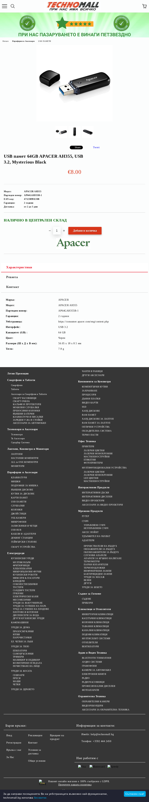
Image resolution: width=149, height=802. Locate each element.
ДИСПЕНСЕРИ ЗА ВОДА (26, 615)
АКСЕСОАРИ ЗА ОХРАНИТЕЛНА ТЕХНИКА (105, 709)
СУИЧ (85, 521)
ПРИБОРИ (87, 603)
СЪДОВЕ (86, 599)
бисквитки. (40, 797)
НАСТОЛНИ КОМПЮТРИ (24, 458)
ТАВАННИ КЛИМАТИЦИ (95, 626)
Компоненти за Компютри (94, 381)
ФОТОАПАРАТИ (90, 690)
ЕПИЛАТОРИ (20, 650)
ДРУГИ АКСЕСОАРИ (93, 375)
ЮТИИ (16, 634)
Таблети (15, 389)
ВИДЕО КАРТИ (90, 402)
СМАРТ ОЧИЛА (21, 401)
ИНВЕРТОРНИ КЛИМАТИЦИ (97, 614)
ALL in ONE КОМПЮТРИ (24, 462)
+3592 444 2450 (102, 741)
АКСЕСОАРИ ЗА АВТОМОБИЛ (29, 423)
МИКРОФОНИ (19, 522)
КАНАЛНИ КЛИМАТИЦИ (95, 630)
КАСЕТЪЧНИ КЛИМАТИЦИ (97, 618)
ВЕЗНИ (87, 580)
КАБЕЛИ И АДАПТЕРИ (23, 534)
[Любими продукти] (136, 6)
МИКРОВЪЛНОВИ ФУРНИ (27, 571)
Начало (6, 41)
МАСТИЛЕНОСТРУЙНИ (97, 456)
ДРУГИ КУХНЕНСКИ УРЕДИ (28, 618)
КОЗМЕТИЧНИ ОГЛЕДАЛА (27, 663)
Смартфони (17, 385)
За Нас (10, 757)
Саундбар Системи (20, 442)
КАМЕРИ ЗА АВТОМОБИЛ (96, 670)
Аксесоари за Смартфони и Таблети (29, 394)
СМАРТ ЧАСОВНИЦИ (25, 398)
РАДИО (86, 678)
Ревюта (12, 277)
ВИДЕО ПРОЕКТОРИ (93, 500)
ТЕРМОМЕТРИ (92, 561)
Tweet (96, 147)
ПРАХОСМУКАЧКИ (23, 631)
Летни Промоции (18, 373)
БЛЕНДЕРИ (19, 581)
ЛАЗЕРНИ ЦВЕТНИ (94, 450)
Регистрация (13, 742)
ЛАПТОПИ (17, 454)
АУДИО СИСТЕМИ (92, 662)
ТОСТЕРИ (18, 587)
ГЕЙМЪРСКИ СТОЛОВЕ (24, 542)
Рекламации (35, 735)
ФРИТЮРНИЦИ (21, 565)
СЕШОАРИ (18, 675)
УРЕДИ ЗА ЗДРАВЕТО (22, 689)
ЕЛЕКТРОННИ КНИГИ (94, 674)
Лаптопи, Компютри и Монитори (28, 449)
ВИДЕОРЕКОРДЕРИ (92, 705)
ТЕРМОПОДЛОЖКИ (94, 568)
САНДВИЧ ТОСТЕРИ (24, 590)
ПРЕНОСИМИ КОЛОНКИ (26, 410)
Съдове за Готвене (89, 593)
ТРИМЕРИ (18, 657)
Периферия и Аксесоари (23, 41)
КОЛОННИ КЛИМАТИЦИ (95, 622)
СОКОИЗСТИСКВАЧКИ (25, 584)
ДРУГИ (87, 583)
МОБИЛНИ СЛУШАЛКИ (26, 407)
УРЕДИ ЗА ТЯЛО (20, 646)
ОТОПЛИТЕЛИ (90, 642)
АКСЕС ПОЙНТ (90, 532)
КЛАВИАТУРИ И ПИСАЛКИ (28, 417)
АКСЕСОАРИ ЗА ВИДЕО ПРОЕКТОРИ (102, 505)
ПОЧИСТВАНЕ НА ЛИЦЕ (26, 666)
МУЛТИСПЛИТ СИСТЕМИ (96, 638)
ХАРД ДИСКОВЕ (91, 411)
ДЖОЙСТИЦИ (18, 513)
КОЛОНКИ (16, 509)
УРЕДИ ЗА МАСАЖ (94, 577)
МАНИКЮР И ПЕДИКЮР (26, 660)
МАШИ (17, 681)
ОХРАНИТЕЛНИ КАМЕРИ (96, 701)
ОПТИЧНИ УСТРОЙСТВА (96, 427)
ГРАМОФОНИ (89, 666)
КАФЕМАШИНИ (20, 622)
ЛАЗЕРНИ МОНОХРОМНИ (98, 453)
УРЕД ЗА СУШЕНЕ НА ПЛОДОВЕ (31, 609)
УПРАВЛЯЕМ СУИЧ (94, 525)
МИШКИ (15, 481)
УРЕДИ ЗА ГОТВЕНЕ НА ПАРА (29, 606)
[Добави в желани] (140, 218)
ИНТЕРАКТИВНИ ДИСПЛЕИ (97, 496)
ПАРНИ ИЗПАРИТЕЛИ (96, 564)
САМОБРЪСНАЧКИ (23, 653)
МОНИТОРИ (18, 466)
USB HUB (16, 530)
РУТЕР (85, 516)
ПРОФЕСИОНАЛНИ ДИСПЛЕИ (98, 686)
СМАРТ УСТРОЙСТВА (23, 547)
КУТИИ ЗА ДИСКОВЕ (23, 493)
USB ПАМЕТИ (44, 41)
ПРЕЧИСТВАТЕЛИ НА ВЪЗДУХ (100, 546)
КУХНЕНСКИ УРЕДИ (22, 558)
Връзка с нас (13, 750)
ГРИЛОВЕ (18, 593)
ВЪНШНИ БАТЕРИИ (23, 414)
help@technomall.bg (102, 734)
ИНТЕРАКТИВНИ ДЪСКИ (95, 492)
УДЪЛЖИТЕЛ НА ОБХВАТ (96, 536)
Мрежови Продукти (90, 511)
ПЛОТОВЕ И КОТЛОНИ (25, 612)
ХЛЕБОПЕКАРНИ (22, 568)
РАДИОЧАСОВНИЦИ (93, 682)
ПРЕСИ (17, 678)
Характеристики (19, 267)
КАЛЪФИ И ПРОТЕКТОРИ (27, 404)
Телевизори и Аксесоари (22, 429)
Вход (9, 735)
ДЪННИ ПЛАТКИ (91, 398)
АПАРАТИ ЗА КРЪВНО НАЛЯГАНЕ (103, 558)
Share (78, 147)
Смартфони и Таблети (21, 380)
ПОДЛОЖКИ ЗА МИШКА (24, 485)
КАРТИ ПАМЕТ (19, 497)
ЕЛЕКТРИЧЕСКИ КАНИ (25, 596)
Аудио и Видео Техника (92, 652)
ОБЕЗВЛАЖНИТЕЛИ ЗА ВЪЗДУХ (101, 552)
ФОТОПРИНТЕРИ (93, 463)
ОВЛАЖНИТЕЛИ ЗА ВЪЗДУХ (99, 549)
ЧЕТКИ (16, 684)
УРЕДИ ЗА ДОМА (20, 627)
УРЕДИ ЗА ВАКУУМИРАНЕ (28, 603)
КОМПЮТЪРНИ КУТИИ (95, 386)
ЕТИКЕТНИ (90, 459)
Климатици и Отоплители (94, 609)
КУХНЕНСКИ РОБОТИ (25, 574)
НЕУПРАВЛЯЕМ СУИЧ (96, 528)
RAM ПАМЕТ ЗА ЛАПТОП (96, 423)
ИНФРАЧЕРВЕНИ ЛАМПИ (98, 571)
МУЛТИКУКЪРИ (22, 562)
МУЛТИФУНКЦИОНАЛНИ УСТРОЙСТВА (104, 467)
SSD (84, 407)
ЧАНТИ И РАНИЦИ (92, 371)
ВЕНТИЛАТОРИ (90, 646)
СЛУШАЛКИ (18, 505)
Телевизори (17, 434)
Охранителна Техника (92, 696)
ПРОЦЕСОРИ (89, 394)
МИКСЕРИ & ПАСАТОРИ (26, 578)
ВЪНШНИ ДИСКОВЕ (22, 489)
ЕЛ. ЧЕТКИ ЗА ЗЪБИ (22, 641)
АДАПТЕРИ (88, 540)
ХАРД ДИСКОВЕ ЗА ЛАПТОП (98, 419)
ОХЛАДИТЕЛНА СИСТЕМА (97, 431)
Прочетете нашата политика (75, 784)
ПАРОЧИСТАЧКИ (22, 637)
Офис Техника (87, 441)
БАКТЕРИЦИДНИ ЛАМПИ (98, 574)
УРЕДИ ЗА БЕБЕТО (92, 587)
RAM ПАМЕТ (89, 415)
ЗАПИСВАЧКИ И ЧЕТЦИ (24, 526)
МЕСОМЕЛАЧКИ (22, 600)
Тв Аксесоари (18, 438)
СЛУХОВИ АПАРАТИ (95, 555)
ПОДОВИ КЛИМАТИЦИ (95, 634)
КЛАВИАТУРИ (19, 477)
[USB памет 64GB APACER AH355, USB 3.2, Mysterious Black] (74, 120)
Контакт (12, 287)
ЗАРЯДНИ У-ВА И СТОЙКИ (28, 420)
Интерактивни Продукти (94, 487)
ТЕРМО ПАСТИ (90, 435)
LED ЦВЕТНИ (91, 478)
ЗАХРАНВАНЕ (89, 390)
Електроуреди (16, 553)
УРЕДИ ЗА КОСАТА (21, 671)
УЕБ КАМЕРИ (18, 518)
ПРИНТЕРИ (88, 446)
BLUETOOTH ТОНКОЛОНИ (96, 658)
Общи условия (36, 760)
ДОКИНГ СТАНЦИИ (22, 538)
